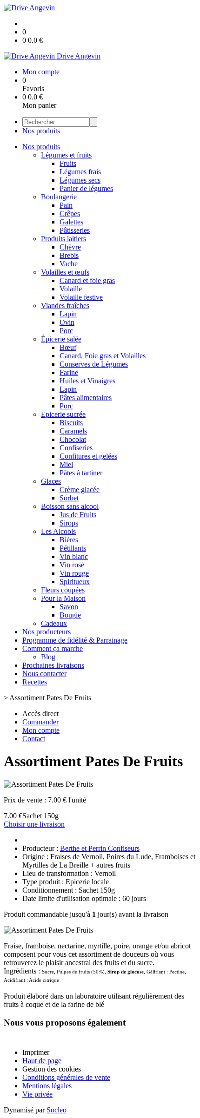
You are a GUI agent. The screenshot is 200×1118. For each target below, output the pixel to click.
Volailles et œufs (65, 272)
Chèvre (70, 247)
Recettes (34, 682)
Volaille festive (81, 297)
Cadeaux (54, 623)
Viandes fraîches (65, 305)
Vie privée (37, 1094)
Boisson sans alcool (70, 506)
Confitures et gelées (88, 456)
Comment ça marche (52, 648)
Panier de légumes (86, 188)
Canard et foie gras (87, 280)
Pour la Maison (63, 598)
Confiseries (76, 448)
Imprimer (35, 1052)
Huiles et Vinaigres (87, 381)
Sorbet (69, 498)
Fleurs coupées (63, 590)
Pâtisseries (75, 230)
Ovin (67, 322)
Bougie (70, 615)
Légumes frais (80, 172)
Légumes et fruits (66, 155)
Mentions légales (47, 1086)
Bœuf (68, 347)
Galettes (71, 222)
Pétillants (73, 548)
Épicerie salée (61, 339)
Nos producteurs (46, 632)
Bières (69, 540)
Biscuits (71, 423)
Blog (48, 657)
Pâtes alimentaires (86, 397)
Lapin (68, 314)
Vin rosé (72, 565)
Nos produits (41, 131)
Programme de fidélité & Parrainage (74, 640)
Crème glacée (80, 489)
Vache (69, 264)
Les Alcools (58, 531)
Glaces (51, 481)
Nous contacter (44, 673)
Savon (69, 607)
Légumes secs (80, 180)
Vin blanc (74, 556)
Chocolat (73, 439)
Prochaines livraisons (53, 665)
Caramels (73, 431)
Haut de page (41, 1061)
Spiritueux (75, 581)
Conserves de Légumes (94, 364)
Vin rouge (74, 573)
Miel (66, 464)
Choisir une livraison (34, 824)
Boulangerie (59, 197)
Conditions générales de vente (66, 1077)
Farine (69, 372)
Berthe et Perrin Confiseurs (100, 848)
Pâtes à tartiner (81, 473)
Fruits (68, 163)
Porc (66, 331)
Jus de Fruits (78, 515)
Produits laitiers (63, 239)
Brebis (69, 255)
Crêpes (70, 213)
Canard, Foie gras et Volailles (103, 356)
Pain (66, 205)
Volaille (71, 289)
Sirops (69, 523)
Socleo (57, 1110)
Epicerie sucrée (63, 414)
